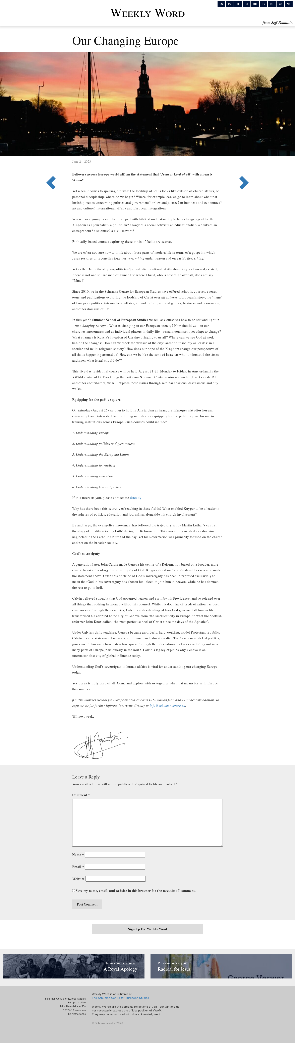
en (221, 4)
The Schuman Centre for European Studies (120, 997)
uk (263, 4)
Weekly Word (147, 12)
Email (78, 866)
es (271, 4)
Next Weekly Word (49, 166)
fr (229, 4)
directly (135, 497)
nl (288, 4)
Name (78, 854)
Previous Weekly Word (245, 166)
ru (255, 4)
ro (280, 4)
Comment (81, 794)
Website (78, 878)
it (238, 4)
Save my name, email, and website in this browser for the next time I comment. (135, 890)
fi (246, 4)
